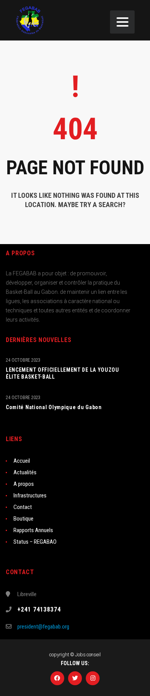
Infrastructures (30, 495)
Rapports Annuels (33, 530)
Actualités (25, 472)
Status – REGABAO (35, 541)
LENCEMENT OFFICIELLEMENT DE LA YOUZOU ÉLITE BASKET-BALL (62, 373)
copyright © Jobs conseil (74, 654)
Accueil (21, 460)
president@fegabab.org (43, 626)
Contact (22, 507)
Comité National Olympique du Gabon (54, 407)
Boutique (23, 518)
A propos (23, 483)
